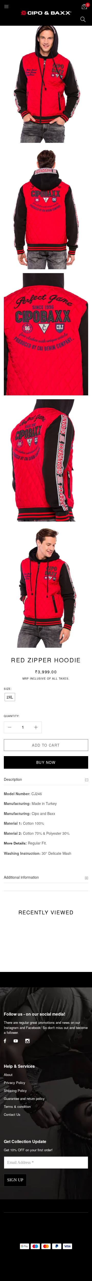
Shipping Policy (15, 1090)
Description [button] (13, 779)
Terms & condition (17, 1106)
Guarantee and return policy (24, 1098)
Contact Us (12, 1114)
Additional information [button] (21, 877)
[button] (84, 6)
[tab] (46, 779)
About (8, 1074)
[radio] (10, 697)
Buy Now (46, 762)
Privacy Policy (14, 1082)
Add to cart (46, 745)
